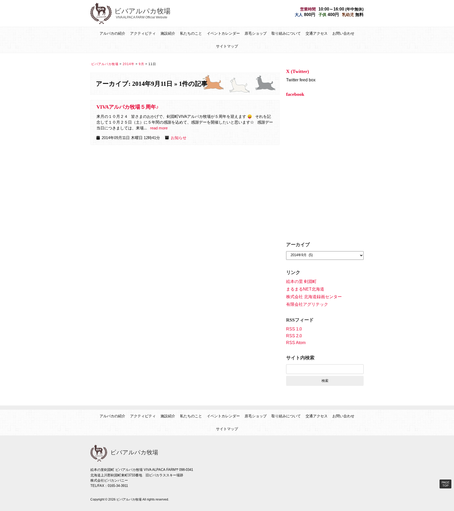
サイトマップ (227, 46)
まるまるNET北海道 (305, 289)
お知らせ (179, 138)
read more (159, 128)
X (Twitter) (297, 71)
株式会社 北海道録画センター (314, 296)
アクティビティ (143, 33)
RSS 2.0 (294, 336)
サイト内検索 (300, 357)
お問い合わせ (343, 33)
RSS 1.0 (294, 329)
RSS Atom (296, 342)
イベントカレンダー (223, 33)
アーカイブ (298, 244)
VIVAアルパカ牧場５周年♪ (127, 107)
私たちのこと (191, 33)
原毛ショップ (256, 33)
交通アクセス (317, 33)
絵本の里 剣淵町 (301, 281)
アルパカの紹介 (112, 33)
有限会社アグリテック (307, 304)
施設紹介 (168, 33)
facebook (295, 94)
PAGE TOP (445, 484)
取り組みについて (286, 33)
